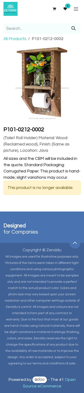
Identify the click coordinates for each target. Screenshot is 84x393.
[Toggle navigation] (75, 8)
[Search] (73, 28)
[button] (74, 243)
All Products (15, 39)
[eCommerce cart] (54, 8)
